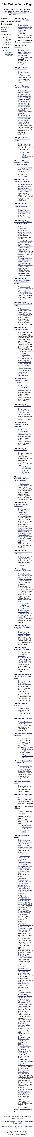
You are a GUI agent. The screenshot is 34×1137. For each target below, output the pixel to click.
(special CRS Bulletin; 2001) (25, 576)
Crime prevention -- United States (22, 569)
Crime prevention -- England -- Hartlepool (21, 380)
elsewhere (4, 31)
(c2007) (24, 984)
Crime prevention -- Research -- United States (22, 504)
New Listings (16, 1121)
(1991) (25, 940)
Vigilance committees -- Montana (21, 86)
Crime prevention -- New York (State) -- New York (21, 478)
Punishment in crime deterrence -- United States (23, 676)
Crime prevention (8, 38)
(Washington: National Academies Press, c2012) (24, 684)
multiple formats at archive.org (27, 156)
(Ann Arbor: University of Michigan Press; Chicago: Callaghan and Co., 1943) (25, 55)
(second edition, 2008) (25, 928)
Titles (30, 1121)
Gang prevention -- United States (22, 648)
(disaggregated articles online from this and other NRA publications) (25, 28)
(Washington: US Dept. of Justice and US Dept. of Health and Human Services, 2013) (25, 657)
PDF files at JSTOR (25, 473)
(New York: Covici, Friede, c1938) (25, 93)
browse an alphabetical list (18, 13)
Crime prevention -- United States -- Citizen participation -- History (23, 281)
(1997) (24, 511)
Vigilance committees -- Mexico (21, 68)
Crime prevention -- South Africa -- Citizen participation (23, 204)
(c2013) (24, 913)
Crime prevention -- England (21, 328)
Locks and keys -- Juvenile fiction (23, 761)
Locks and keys (27, 718)
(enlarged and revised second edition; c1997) (25, 311)
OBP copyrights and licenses (17, 1134)
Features (14, 1126)
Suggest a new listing (17, 1118)
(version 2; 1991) (25, 1028)
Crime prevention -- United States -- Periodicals (9, 53)
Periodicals (8, 44)
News (9, 1126)
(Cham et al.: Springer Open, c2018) (25, 864)
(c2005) (25, 411)
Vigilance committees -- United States (22, 180)
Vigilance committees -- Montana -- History (22, 138)
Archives (21, 1126)
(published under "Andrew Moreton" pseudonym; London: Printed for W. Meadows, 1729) (25, 365)
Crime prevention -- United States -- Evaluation (23, 627)
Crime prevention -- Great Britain (22, 405)
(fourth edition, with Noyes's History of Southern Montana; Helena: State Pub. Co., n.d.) (25, 121)
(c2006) (25, 558)
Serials (20, 1123)
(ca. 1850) (25, 723)
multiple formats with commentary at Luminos (27, 468)
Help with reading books (10, 1116)
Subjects (14, 1123)
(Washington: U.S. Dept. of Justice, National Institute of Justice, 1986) (25, 190)
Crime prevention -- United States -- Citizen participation (23, 221)
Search (9, 1121)
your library (4, 29)
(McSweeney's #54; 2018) (24, 1038)
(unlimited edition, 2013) (25, 901)
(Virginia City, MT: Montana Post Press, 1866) (25, 106)
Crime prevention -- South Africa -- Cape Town (23, 551)
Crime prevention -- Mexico (20, 449)
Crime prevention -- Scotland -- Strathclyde (21, 424)
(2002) (24, 211)
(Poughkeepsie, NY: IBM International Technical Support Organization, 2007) (25, 997)
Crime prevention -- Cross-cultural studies (23, 303)
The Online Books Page (17, 4)
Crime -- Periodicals (8, 41)
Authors (24, 1121)
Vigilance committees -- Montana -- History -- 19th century (22, 162)
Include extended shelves (20, 11)
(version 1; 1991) (25, 957)
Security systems (27, 794)
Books (3, 1126)
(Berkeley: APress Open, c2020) (25, 971)
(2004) (24, 230)
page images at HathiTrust (26, 153)
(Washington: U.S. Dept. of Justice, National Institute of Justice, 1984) (25, 264)
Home (3, 1121)
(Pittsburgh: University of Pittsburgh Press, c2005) (25, 291)
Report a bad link (24, 1116)
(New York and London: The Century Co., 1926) (25, 768)
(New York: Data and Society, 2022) (25, 843)
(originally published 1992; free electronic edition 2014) (24, 885)
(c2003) (25, 1050)
